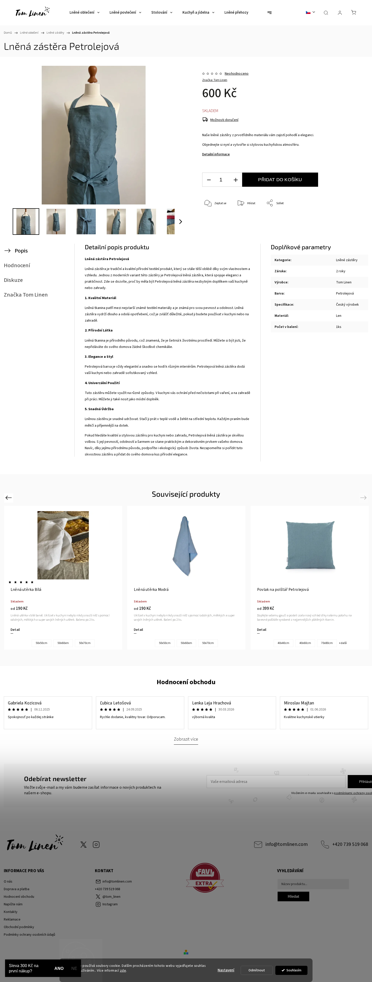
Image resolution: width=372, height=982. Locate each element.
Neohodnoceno (237, 73)
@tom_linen (83, 844)
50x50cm (41, 643)
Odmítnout (257, 970)
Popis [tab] (21, 251)
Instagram (96, 844)
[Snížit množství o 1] (208, 179)
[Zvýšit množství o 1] (235, 179)
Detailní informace (216, 154)
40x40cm (283, 643)
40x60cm (305, 643)
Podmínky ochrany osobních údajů (29, 934)
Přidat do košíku (280, 179)
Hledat (293, 896)
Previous (9, 497)
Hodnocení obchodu (186, 682)
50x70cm (85, 643)
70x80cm (327, 643)
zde (123, 970)
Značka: (214, 80)
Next (364, 497)
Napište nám (13, 904)
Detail (15, 629)
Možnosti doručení (224, 119)
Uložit (214, 219)
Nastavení (226, 970)
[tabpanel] (63, 578)
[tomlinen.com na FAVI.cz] (229, 878)
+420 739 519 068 (350, 844)
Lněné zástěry (347, 260)
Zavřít (344, 220)
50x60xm (63, 643)
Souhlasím (293, 970)
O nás (8, 881)
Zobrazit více (186, 739)
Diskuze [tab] (13, 280)
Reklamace (12, 919)
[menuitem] (84, 12)
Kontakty (10, 911)
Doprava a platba (16, 889)
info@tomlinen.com (286, 844)
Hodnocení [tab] (17, 265)
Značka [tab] (26, 295)
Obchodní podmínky (19, 927)
